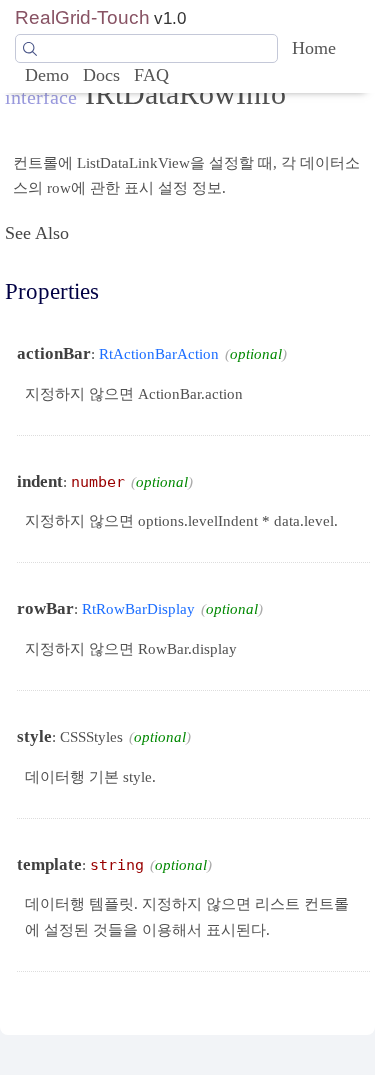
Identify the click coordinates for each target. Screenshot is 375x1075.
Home (314, 48)
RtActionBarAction (159, 353)
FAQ (151, 75)
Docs (101, 75)
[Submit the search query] (30, 49)
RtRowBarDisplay (138, 608)
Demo (47, 75)
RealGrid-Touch (82, 17)
